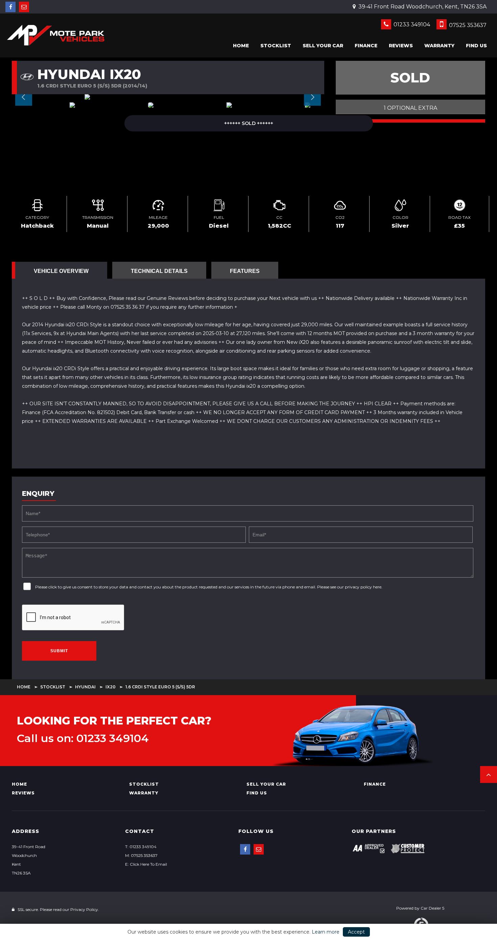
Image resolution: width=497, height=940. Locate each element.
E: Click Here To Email (146, 864)
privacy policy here (363, 586)
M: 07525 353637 (141, 855)
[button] (488, 774)
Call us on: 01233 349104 (83, 738)
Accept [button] (356, 932)
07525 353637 (467, 25)
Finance (366, 46)
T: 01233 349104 (141, 846)
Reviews (401, 46)
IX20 (110, 686)
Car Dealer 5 (432, 908)
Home (241, 46)
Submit (59, 651)
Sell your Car (323, 46)
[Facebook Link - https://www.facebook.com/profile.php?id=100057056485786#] (10, 7)
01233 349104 (411, 24)
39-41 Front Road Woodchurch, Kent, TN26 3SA (422, 6)
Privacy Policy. (84, 909)
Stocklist (275, 46)
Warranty (439, 46)
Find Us (476, 46)
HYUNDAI (85, 686)
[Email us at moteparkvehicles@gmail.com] (24, 7)
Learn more (325, 932)
